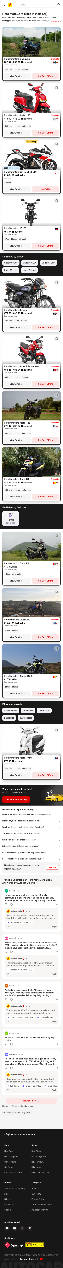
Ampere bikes (10, 710)
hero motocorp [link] (27, 1106)
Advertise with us (40, 1210)
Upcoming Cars (11, 1156)
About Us (36, 1188)
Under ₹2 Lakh (10, 270)
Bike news (36, 1167)
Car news (8, 1167)
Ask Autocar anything (14, 1188)
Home (5, 1106)
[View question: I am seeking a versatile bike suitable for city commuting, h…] (31, 909)
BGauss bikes (26, 718)
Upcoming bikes (39, 1156)
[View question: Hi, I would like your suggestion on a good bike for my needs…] (31, 1072)
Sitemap (8, 1199)
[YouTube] (7, 1228)
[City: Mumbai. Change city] (59, 5)
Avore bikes (44, 710)
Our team (36, 1194)
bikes (14, 1106)
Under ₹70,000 (29, 263)
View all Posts (29, 1101)
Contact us (9, 1204)
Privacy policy (38, 1199)
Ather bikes (28, 710)
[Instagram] (14, 1228)
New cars (8, 1151)
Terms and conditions (42, 1204)
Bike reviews (38, 1162)
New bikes (36, 1151)
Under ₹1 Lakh (48, 263)
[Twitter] (30, 1228)
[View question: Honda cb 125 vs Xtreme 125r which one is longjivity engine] (31, 1038)
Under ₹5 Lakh (29, 270)
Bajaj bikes (9, 718)
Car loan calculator (13, 1172)
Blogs (7, 1194)
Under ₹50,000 (11, 263)
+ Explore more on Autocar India (19, 1134)
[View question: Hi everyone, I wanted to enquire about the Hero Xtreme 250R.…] (31, 956)
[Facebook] (22, 1228)
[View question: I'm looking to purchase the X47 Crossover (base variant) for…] (31, 1004)
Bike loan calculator (41, 1172)
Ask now (52, 867)
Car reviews (10, 1162)
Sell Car (7, 1210)
